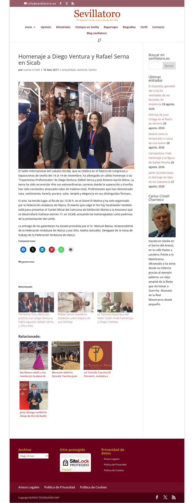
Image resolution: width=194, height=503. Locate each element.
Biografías (129, 27)
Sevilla (92, 70)
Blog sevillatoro (97, 33)
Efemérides (63, 27)
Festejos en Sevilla (87, 27)
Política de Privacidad (115, 464)
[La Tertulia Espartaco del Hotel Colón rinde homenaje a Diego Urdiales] (115, 302)
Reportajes (111, 27)
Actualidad (68, 70)
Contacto (158, 27)
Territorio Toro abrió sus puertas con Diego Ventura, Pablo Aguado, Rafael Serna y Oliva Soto (35, 319)
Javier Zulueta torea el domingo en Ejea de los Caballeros (161, 177)
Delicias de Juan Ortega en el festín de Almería (160, 119)
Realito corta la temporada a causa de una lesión (161, 138)
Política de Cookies (114, 470)
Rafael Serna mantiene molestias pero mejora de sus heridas (74, 318)
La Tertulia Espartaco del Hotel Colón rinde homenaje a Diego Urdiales (115, 318)
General (82, 70)
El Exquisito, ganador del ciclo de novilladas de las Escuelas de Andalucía (162, 95)
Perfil (144, 27)
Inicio (28, 27)
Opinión (46, 27)
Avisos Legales (112, 458)
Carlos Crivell (31, 70)
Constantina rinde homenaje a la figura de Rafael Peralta (162, 157)
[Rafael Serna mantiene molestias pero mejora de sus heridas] (75, 302)
